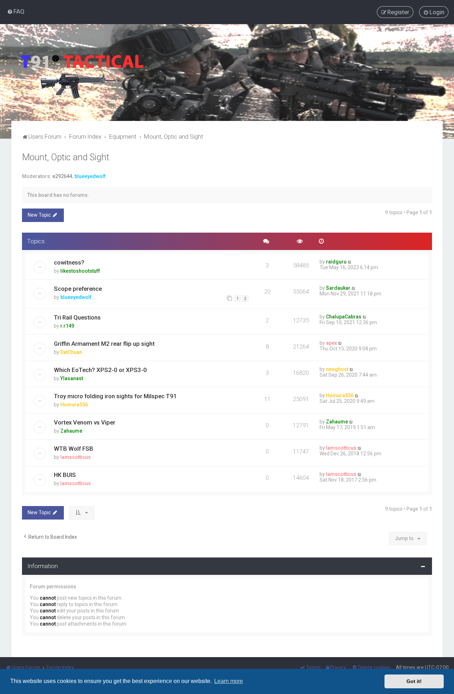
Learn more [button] (228, 681)
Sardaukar (338, 288)
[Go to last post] (350, 262)
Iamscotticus (75, 457)
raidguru (336, 262)
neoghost (337, 369)
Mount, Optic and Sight (65, 157)
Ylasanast (71, 378)
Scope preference (78, 288)
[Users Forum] (81, 72)
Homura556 (74, 404)
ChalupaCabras (343, 317)
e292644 (62, 176)
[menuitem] (15, 11)
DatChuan (71, 352)
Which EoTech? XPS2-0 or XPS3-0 (100, 369)
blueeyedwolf (90, 176)
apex (331, 343)
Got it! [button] (414, 681)
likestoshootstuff (80, 271)
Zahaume (71, 431)
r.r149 (67, 326)
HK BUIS (65, 474)
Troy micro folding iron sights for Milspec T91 (115, 396)
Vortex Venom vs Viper (84, 422)
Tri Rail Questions (77, 317)
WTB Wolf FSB (73, 448)
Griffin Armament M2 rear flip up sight (104, 343)
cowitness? (69, 262)
